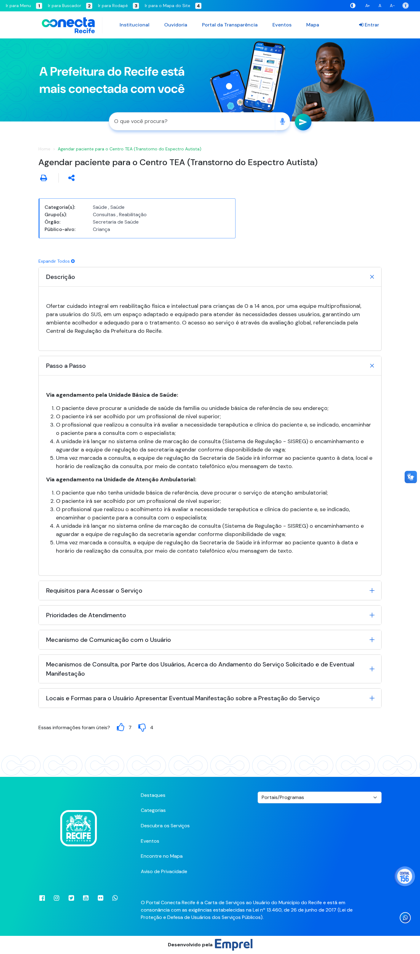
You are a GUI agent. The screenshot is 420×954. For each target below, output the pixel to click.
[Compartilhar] (71, 178)
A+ (367, 5)
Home (44, 149)
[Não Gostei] (142, 727)
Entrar (371, 25)
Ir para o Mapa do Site (172, 6)
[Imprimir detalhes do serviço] (43, 178)
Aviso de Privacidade (164, 871)
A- (392, 5)
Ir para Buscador (69, 6)
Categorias (153, 810)
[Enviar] (303, 122)
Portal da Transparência (230, 25)
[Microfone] (282, 121)
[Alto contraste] (354, 5)
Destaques (153, 795)
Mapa (312, 25)
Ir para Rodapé (117, 6)
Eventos (281, 25)
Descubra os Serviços (165, 825)
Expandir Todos (54, 261)
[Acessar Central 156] (404, 876)
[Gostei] (120, 727)
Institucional (134, 25)
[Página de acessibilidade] (407, 5)
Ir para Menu (23, 6)
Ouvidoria (175, 25)
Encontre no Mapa (162, 856)
